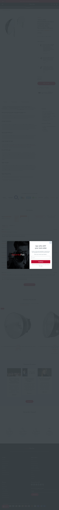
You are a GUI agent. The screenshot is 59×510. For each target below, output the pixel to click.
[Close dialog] (50, 243)
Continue (40, 262)
